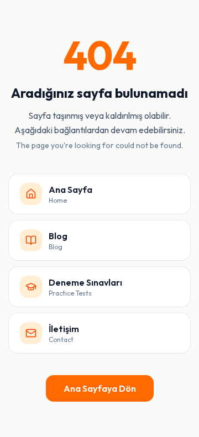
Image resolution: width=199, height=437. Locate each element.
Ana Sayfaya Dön (100, 388)
